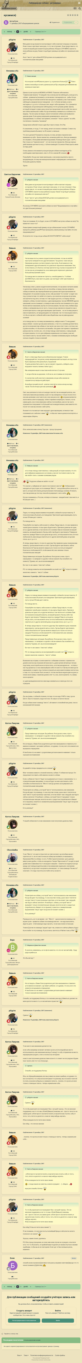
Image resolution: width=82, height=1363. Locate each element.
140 (13, 266)
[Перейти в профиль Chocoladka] (13, 857)
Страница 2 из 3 (40, 31)
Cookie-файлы (60, 1355)
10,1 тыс (13, 868)
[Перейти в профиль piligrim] (13, 47)
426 (13, 193)
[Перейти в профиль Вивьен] (13, 255)
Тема (26, 1355)
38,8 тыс (11, 89)
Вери (12, 940)
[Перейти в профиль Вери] (13, 947)
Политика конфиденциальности (41, 1355)
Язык (19, 1355)
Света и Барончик (12, 174)
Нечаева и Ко (12, 71)
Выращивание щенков (31, 23)
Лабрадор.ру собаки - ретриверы (45, 3)
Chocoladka (12, 850)
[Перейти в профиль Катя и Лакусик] (13, 730)
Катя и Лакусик (12, 723)
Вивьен (12, 248)
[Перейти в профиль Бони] (6, 22)
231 (13, 958)
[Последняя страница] (30, 31)
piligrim (12, 40)
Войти (58, 1320)
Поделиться (55, 22)
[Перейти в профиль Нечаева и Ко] (13, 78)
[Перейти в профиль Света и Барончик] (13, 182)
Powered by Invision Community (41, 1360)
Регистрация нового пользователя (24, 1320)
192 (13, 58)
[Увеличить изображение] (69, 81)
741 (13, 742)
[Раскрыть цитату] (26, 76)
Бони (16, 21)
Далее (25, 31)
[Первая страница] (4, 31)
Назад (9, 31)
